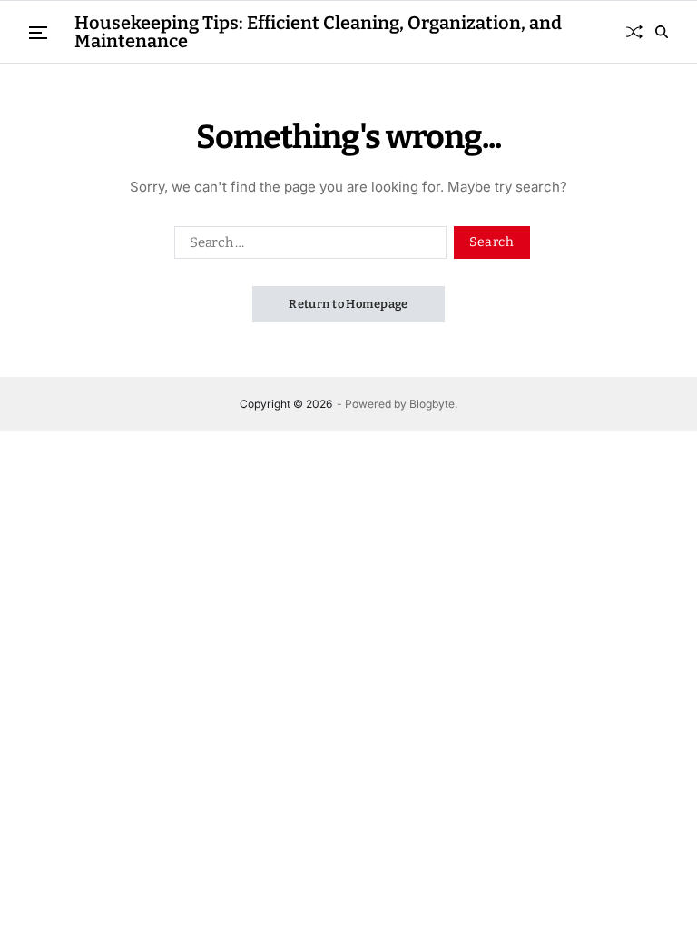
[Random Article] (634, 32)
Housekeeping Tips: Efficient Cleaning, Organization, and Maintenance (318, 32)
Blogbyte (432, 404)
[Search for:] (307, 246)
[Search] (661, 31)
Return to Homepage (348, 304)
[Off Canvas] (38, 32)
